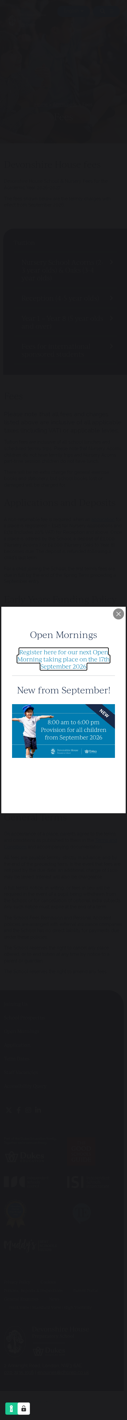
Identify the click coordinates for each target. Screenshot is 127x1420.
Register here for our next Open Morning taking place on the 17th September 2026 (63, 659)
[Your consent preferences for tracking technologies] (24, 1408)
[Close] (118, 613)
